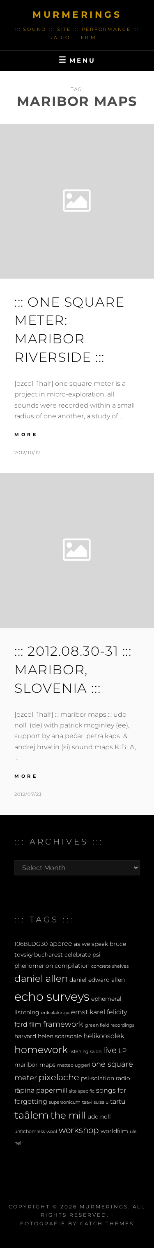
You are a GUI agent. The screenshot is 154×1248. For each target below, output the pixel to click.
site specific (81, 1091)
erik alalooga (55, 1013)
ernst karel (88, 1012)
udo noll (99, 1116)
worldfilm (114, 1131)
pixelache (59, 1077)
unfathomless (29, 1131)
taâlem (31, 1115)
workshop (79, 1130)
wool (51, 1131)
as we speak (91, 944)
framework (63, 1024)
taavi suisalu (95, 1102)
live (110, 1050)
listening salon (85, 1051)
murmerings (77, 14)
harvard (25, 1036)
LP (122, 1050)
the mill (68, 1115)
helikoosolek (103, 1036)
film (35, 1024)
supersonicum (64, 1102)
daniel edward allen (97, 979)
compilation (72, 965)
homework (41, 1050)
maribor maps (34, 1064)
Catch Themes (107, 1223)
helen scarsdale (60, 1036)
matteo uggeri (73, 1065)
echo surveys (52, 996)
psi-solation (97, 1078)
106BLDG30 (31, 944)
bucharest (48, 954)
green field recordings (109, 1025)
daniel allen (41, 978)
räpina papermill (40, 1090)
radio (123, 1078)
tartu (118, 1101)
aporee (60, 943)
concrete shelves (110, 966)
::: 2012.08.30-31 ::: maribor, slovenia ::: (73, 669)
